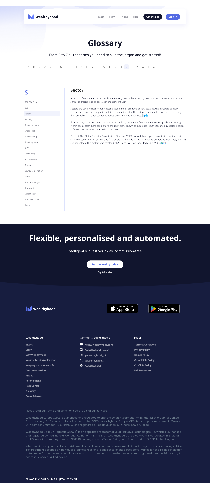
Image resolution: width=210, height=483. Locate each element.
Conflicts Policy (142, 365)
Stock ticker (30, 193)
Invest (101, 16)
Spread (28, 165)
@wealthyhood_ (94, 360)
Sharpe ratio (31, 130)
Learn (112, 16)
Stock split (29, 188)
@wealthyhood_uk (95, 355)
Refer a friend (33, 380)
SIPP (27, 148)
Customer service (36, 370)
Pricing (124, 16)
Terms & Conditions (145, 344)
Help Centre (32, 386)
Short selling (31, 136)
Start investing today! (105, 264)
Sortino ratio (31, 159)
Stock (27, 176)
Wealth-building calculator (41, 360)
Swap (27, 205)
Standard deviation (34, 170)
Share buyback (32, 125)
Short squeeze (31, 142)
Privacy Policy (142, 349)
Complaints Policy (144, 360)
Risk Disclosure (142, 370)
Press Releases (34, 396)
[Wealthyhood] (43, 16)
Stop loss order (32, 199)
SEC (26, 107)
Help (135, 16)
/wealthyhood (93, 366)
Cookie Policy (141, 355)
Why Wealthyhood (36, 355)
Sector (28, 113)
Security (28, 119)
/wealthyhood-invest (97, 350)
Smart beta (30, 153)
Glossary (31, 391)
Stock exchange (32, 182)
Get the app (152, 16)
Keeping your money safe (40, 365)
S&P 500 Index (31, 102)
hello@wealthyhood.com (99, 344)
